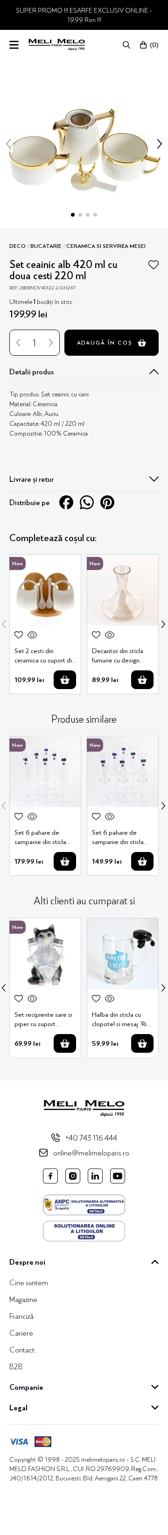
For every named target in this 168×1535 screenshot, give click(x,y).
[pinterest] (107, 502)
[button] (126, 45)
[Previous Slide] (3, 624)
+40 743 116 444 (91, 1137)
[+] (51, 342)
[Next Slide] (163, 624)
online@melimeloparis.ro (91, 1152)
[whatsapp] (87, 502)
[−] (18, 342)
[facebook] (66, 502)
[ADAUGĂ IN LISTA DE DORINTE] (153, 265)
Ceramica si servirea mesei (106, 246)
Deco (17, 246)
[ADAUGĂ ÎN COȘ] (65, 679)
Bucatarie (46, 246)
